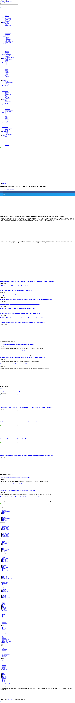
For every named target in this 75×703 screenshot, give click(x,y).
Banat (6, 67)
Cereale (6, 31)
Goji (5, 26)
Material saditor (7, 55)
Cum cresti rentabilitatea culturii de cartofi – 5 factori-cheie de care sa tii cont (18, 364)
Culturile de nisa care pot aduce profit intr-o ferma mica (13, 483)
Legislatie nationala (8, 59)
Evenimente (7, 16)
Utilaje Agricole (5, 62)
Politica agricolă (13, 189)
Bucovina (6, 69)
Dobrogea (6, 71)
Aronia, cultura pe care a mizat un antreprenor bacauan (13, 391)
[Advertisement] (35, 206)
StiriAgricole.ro (10, 699)
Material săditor (5, 576)
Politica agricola (5, 58)
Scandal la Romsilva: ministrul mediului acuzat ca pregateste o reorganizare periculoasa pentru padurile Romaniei (27, 281)
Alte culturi (7, 35)
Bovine (6, 46)
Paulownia (7, 28)
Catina (6, 24)
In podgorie (7, 37)
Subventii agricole (8, 18)
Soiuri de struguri (8, 39)
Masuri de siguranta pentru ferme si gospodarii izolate (13, 350)
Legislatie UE (7, 60)
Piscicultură (4, 610)
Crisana (6, 70)
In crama (6, 38)
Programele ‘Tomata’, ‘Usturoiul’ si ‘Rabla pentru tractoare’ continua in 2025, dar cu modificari (23, 322)
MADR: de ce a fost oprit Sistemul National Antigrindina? (14, 285)
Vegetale (4, 30)
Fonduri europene (8, 19)
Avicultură (4, 609)
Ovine (6, 47)
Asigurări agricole (5, 529)
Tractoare (6, 63)
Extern (6, 15)
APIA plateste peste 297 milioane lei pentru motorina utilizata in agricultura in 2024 (20, 313)
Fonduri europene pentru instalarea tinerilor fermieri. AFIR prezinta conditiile (19, 421)
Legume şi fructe (5, 542)
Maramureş (4, 665)
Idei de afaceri (5, 22)
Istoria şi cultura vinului (6, 631)
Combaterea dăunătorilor (6, 578)
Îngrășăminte (4, 577)
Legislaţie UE (4, 649)
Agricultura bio (7, 34)
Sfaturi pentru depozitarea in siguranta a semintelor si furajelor (15, 477)
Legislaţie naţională (5, 648)
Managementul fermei (9, 13)
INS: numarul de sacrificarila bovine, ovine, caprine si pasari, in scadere (17, 344)
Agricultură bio (5, 543)
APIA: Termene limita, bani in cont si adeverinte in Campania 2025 (16, 290)
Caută (1, 2)
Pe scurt (8, 189)
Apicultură (4, 608)
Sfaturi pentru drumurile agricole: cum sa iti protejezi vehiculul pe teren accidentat (20, 496)
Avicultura (7, 52)
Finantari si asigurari (6, 17)
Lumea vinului (7, 40)
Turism (3, 66)
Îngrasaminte (7, 56)
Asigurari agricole (8, 21)
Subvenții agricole (5, 526)
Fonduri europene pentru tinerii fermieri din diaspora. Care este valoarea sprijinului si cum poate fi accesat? (26, 407)
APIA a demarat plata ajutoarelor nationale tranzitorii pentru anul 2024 (17, 308)
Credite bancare (7, 20)
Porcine (6, 48)
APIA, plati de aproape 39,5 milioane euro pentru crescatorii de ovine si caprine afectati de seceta (23, 295)
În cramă (4, 628)
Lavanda (6, 27)
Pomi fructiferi (7, 29)
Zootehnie (4, 43)
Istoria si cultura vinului (9, 41)
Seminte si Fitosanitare (6, 54)
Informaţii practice (5, 633)
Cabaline (6, 49)
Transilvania (7, 76)
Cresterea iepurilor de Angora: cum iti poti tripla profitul (13, 438)
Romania (6, 12)
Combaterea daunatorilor (9, 57)
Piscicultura (7, 53)
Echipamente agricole (9, 65)
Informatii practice (8, 42)
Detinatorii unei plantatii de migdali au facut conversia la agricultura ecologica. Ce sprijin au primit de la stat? (26, 455)
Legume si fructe (8, 33)
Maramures (7, 72)
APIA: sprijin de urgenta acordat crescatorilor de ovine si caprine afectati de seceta (19, 304)
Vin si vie (4, 36)
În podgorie (4, 627)
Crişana (3, 662)
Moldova (6, 73)
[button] (37, 78)
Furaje (3, 541)
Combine (6, 64)
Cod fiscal (6, 61)
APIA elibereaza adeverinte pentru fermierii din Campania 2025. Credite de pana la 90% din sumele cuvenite (26, 299)
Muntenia (6, 74)
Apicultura (7, 23)
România (4, 510)
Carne (6, 45)
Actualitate (4, 11)
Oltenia (6, 75)
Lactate (6, 44)
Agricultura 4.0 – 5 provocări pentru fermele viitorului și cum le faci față (17, 490)
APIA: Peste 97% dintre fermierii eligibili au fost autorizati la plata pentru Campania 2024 (22, 317)
